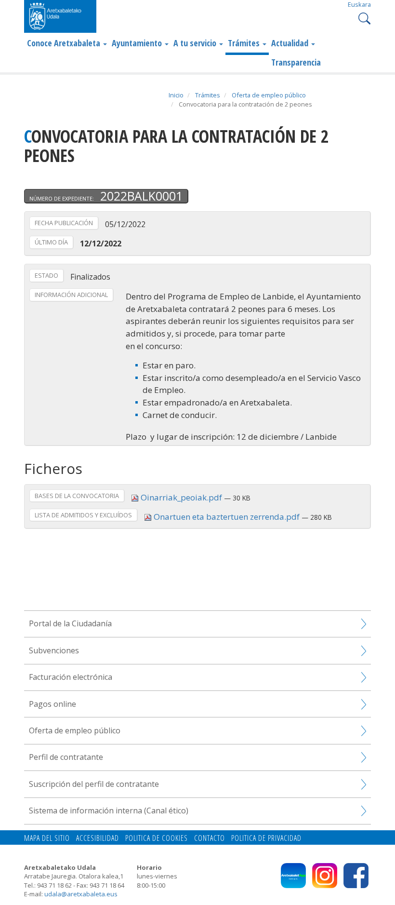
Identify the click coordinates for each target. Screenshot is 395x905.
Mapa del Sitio (47, 838)
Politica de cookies (156, 838)
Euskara (359, 4)
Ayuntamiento (138, 43)
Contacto (209, 838)
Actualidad (290, 43)
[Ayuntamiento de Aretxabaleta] (60, 16)
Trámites (245, 43)
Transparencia (296, 62)
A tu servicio (195, 43)
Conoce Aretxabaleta (64, 43)
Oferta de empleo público (269, 95)
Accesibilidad (97, 838)
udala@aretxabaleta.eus (81, 894)
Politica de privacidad (266, 838)
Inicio (176, 95)
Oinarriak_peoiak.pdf (181, 497)
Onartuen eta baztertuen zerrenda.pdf (227, 516)
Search (363, 18)
